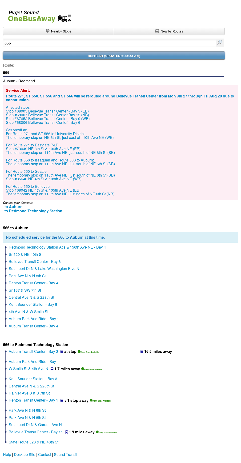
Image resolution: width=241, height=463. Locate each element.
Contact (44, 454)
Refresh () (114, 55)
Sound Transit (65, 454)
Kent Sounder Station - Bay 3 (33, 378)
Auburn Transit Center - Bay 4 (33, 326)
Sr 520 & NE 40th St (25, 254)
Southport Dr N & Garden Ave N (35, 424)
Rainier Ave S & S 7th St (29, 393)
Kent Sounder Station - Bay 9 (33, 304)
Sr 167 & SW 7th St (25, 290)
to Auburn (13, 206)
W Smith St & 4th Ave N (28, 368)
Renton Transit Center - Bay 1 (33, 400)
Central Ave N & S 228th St (31, 297)
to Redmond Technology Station (33, 210)
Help (7, 454)
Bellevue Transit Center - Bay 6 (35, 261)
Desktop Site (24, 454)
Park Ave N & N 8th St (27, 275)
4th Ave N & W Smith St (28, 311)
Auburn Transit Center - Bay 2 (33, 351)
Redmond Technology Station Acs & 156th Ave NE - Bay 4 (57, 247)
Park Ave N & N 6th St (27, 410)
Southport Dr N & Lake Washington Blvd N (44, 268)
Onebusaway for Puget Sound (37, 14)
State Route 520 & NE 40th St (33, 442)
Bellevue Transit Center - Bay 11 (36, 432)
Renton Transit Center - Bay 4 (33, 283)
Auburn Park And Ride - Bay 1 (34, 318)
